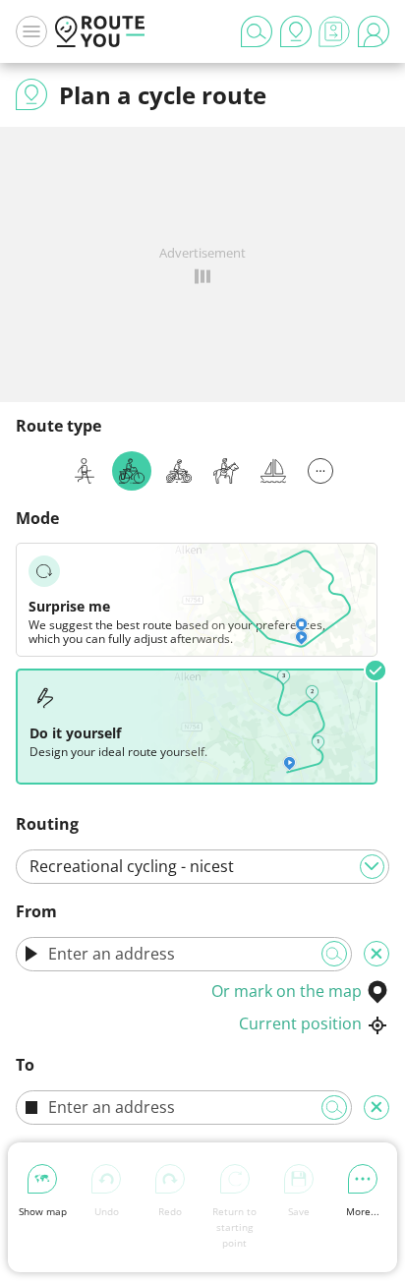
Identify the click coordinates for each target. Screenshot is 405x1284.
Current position (300, 1023)
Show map (43, 1211)
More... (362, 1211)
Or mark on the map (286, 991)
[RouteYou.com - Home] (100, 31)
